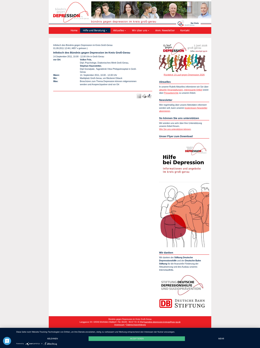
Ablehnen (52, 338)
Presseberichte (171, 93)
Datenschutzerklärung (136, 325)
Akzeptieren (137, 338)
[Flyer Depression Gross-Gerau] (184, 193)
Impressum (119, 325)
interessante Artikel (193, 90)
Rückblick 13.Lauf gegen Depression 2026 (184, 75)
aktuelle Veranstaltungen (171, 90)
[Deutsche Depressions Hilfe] (182, 285)
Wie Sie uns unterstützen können (175, 129)
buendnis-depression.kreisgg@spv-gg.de (162, 322)
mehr (221, 338)
